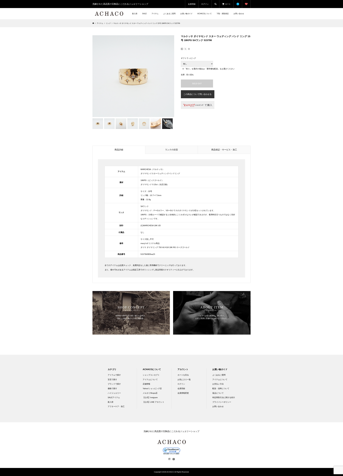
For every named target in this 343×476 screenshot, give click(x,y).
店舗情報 (146, 384)
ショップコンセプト (151, 375)
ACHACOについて (204, 14)
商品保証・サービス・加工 (224, 150)
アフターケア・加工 (116, 406)
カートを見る (183, 375)
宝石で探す (112, 379)
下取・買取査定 (223, 14)
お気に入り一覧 (184, 379)
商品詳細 (119, 150)
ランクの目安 (171, 150)
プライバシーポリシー (221, 402)
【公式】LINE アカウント (153, 402)
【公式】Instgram (150, 397)
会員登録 (191, 4)
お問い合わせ (239, 14)
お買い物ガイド (186, 14)
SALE (144, 14)
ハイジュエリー (114, 393)
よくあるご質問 (169, 14)
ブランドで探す (114, 384)
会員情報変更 (183, 393)
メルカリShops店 (150, 393)
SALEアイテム (114, 397)
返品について (218, 393)
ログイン (205, 4)
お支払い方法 (218, 384)
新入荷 (134, 14)
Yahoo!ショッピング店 (152, 388)
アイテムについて (150, 379)
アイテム (155, 14)
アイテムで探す (114, 375)
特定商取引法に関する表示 (223, 397)
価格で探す (112, 388)
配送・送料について (220, 388)
